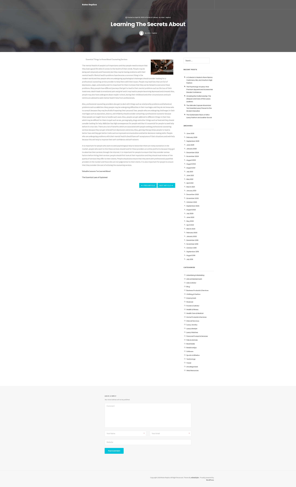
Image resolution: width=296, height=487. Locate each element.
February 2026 (192, 137)
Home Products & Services (197, 317)
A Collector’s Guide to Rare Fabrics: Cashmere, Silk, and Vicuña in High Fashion (200, 80)
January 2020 (192, 236)
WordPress (210, 480)
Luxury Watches (192, 332)
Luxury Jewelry (192, 325)
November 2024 (193, 156)
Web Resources (193, 370)
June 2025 (190, 145)
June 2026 (190, 133)
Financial (190, 302)
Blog (188, 287)
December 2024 (193, 152)
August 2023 (191, 160)
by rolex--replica (151, 33)
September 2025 (193, 141)
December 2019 (192, 240)
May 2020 (190, 221)
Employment (191, 298)
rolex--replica (166, 17)
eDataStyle (195, 477)
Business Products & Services (197, 290)
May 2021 (190, 179)
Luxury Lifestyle (192, 328)
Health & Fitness (192, 309)
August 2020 (191, 210)
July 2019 (190, 259)
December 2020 (193, 194)
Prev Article (149, 185)
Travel (189, 363)
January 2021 (191, 191)
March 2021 (191, 187)
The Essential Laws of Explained (94, 177)
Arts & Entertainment (194, 279)
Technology (191, 359)
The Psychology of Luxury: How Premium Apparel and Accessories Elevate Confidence (200, 89)
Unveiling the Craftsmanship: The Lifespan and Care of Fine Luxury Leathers (199, 99)
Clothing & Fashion (193, 294)
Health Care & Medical (195, 313)
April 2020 (190, 225)
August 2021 (191, 168)
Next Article (165, 185)
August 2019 (191, 255)
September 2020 (193, 206)
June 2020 (190, 217)
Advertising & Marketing (195, 275)
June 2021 (190, 175)
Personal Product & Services (197, 336)
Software (190, 351)
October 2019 (191, 248)
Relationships (192, 348)
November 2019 (192, 244)
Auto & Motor (191, 283)
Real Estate (191, 344)
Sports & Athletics (193, 355)
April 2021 (190, 183)
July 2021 (190, 171)
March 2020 (191, 229)
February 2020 (192, 232)
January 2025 (192, 149)
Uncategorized (192, 367)
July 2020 (190, 213)
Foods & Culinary (152, 17)
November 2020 (193, 198)
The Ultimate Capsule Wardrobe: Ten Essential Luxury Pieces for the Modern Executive (199, 108)
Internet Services (193, 321)
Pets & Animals (192, 340)
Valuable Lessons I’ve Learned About (96, 171)
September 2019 (193, 252)
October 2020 (192, 202)
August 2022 (191, 164)
